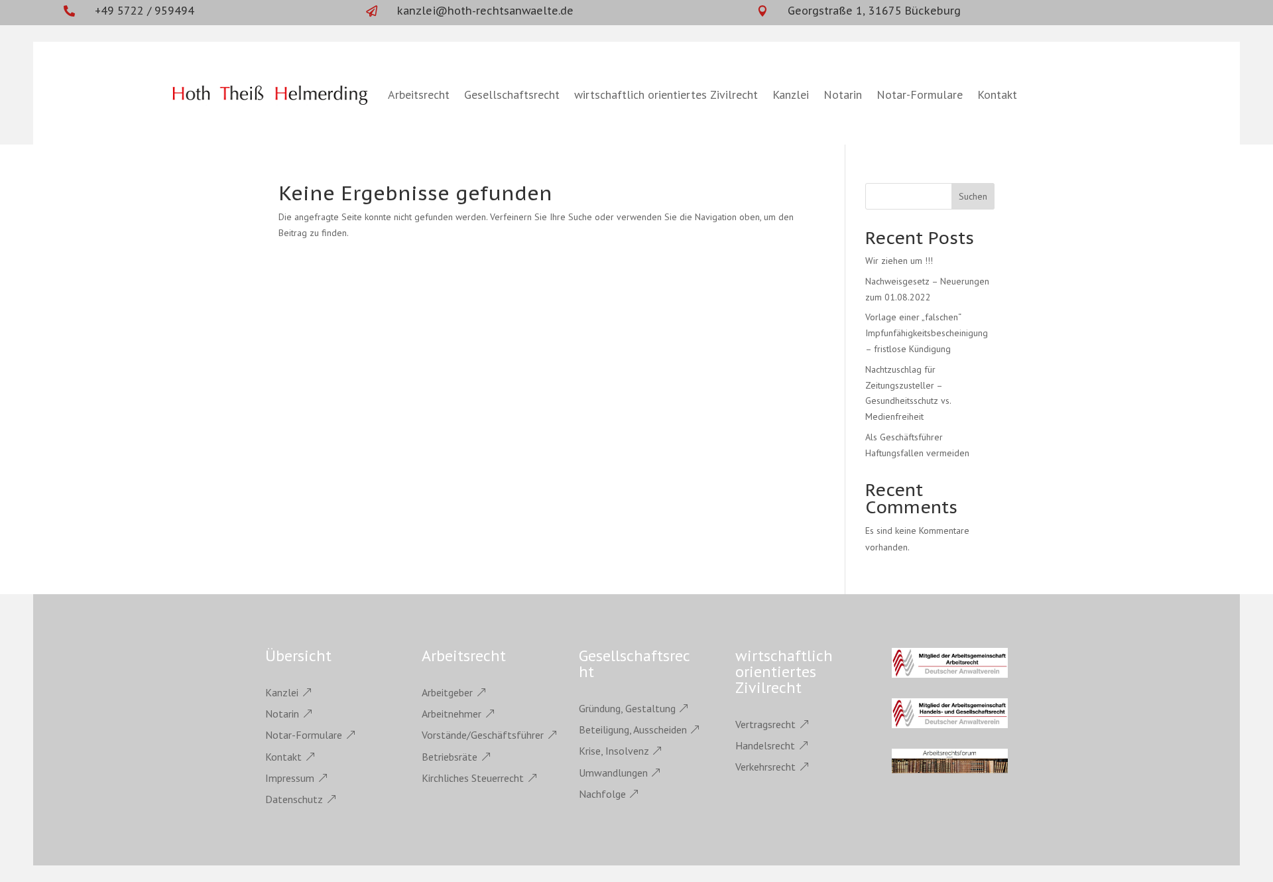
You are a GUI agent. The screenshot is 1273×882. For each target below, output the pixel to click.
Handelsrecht (765, 745)
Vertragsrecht (765, 724)
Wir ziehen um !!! (899, 261)
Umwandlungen (613, 772)
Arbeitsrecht (419, 94)
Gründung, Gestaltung (627, 708)
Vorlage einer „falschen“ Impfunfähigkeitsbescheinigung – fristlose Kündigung (926, 333)
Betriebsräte (449, 756)
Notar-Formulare (920, 94)
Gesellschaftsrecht (512, 94)
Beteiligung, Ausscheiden (633, 729)
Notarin (842, 94)
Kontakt (997, 94)
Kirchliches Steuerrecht (473, 778)
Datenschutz (294, 799)
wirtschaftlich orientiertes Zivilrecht (666, 94)
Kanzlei (790, 94)
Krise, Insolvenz (614, 750)
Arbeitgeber (447, 692)
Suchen (973, 196)
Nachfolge (602, 793)
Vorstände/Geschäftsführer (483, 734)
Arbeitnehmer (451, 713)
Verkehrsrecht (765, 766)
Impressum (289, 778)
